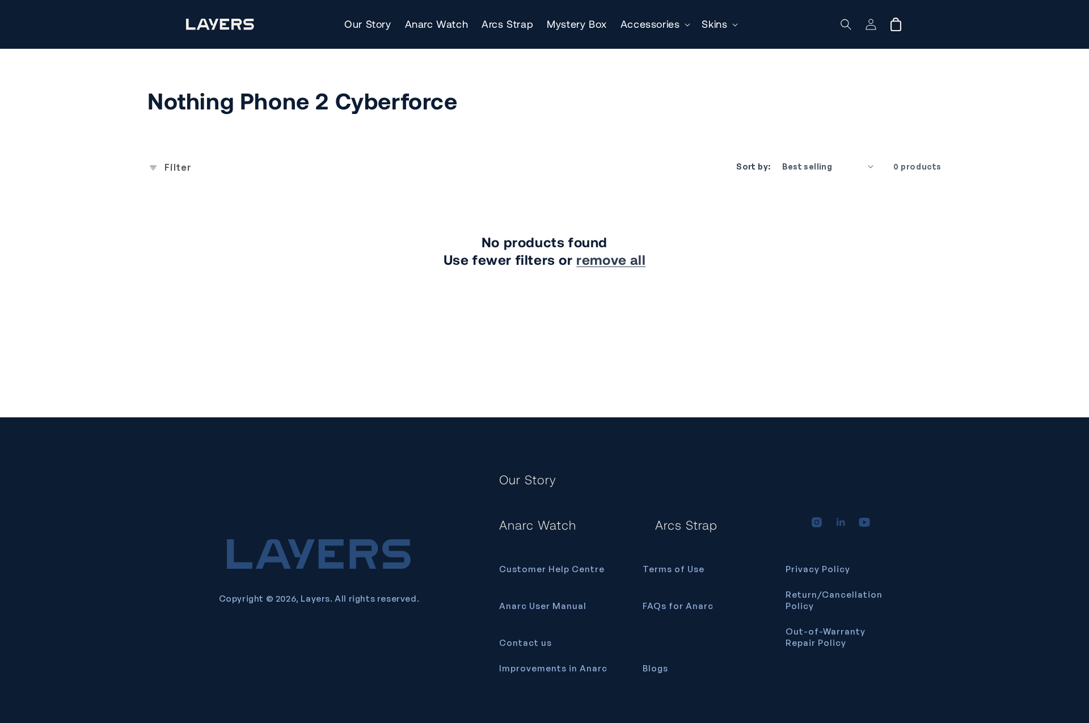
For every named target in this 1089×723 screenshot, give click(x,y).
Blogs (655, 668)
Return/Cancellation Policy (834, 600)
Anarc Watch (537, 524)
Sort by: (753, 166)
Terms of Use (673, 569)
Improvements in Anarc (553, 668)
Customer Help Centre (552, 569)
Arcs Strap (686, 524)
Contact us (525, 642)
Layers (315, 598)
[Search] (846, 24)
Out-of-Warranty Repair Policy (826, 637)
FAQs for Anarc (678, 606)
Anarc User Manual (542, 606)
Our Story (527, 479)
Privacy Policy (818, 569)
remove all (610, 259)
